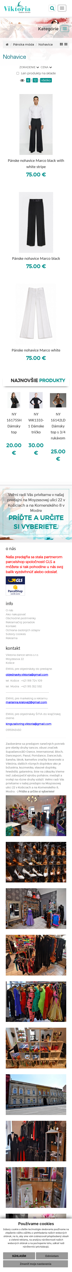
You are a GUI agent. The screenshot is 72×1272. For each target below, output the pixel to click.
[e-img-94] (36, 908)
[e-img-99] (36, 1094)
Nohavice (45, 44)
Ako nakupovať (16, 614)
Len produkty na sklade (38, 73)
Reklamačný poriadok (20, 622)
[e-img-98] (36, 1048)
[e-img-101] (36, 1141)
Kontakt (11, 626)
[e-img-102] (36, 1187)
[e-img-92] (36, 815)
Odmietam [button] (52, 1256)
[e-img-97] (36, 1001)
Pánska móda (23, 44)
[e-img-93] (36, 862)
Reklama (11, 638)
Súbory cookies (16, 634)
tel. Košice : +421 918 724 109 (24, 680)
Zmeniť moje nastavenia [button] (35, 1263)
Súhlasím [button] (19, 1256)
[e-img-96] (36, 955)
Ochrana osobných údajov (23, 630)
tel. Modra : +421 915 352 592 (24, 686)
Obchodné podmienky (21, 618)
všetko (46, 80)
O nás (9, 610)
